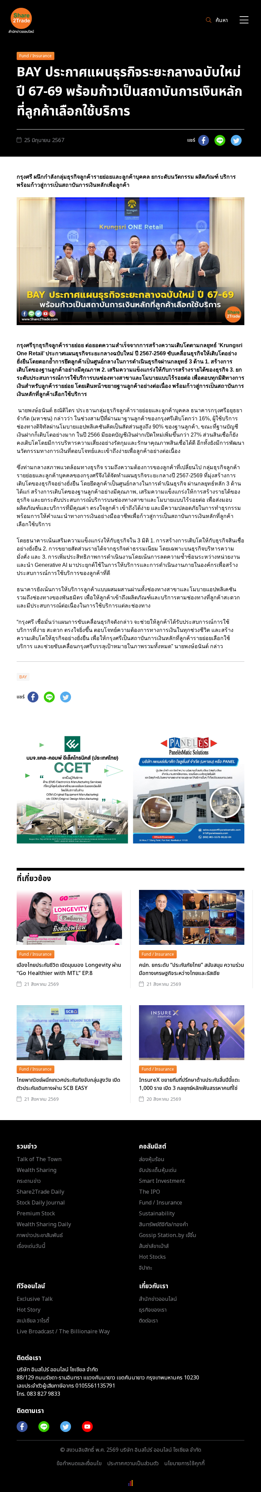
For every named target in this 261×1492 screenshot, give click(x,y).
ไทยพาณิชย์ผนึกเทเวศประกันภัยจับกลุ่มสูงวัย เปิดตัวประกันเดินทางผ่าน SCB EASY (68, 1084)
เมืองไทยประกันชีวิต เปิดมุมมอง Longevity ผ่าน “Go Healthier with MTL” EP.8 (69, 969)
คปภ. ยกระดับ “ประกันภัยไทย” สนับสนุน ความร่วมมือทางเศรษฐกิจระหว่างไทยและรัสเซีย (191, 969)
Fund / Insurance (35, 56)
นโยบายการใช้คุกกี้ (184, 1463)
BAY (23, 677)
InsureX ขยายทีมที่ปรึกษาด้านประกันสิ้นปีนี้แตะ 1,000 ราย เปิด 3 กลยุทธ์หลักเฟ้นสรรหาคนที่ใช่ (189, 1084)
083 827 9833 (43, 1394)
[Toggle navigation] (244, 20)
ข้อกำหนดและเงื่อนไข (79, 1463)
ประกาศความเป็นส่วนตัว (133, 1463)
